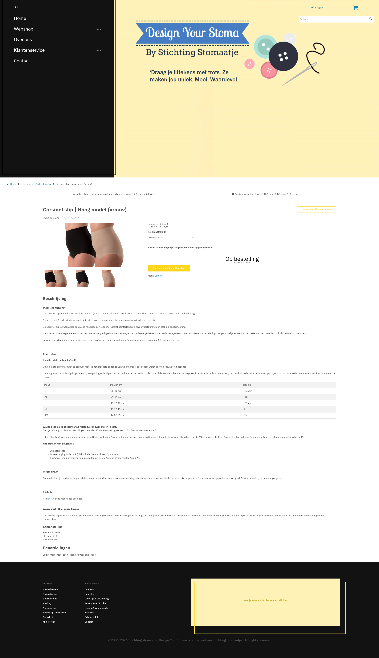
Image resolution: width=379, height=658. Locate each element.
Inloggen (318, 8)
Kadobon (89, 613)
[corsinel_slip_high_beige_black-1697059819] (94, 245)
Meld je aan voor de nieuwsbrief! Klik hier (265, 600)
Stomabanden (50, 594)
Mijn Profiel (49, 622)
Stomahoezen (50, 589)
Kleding (47, 603)
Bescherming (50, 599)
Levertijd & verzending (97, 599)
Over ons (23, 40)
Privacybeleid (92, 617)
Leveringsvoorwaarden (97, 608)
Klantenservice (29, 50)
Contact (22, 61)
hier (49, 499)
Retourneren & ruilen (96, 603)
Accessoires (49, 608)
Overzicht (48, 617)
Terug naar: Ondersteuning (316, 209)
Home (20, 18)
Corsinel (159, 276)
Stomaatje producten (54, 613)
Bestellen (90, 594)
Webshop (23, 29)
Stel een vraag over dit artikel (169, 268)
